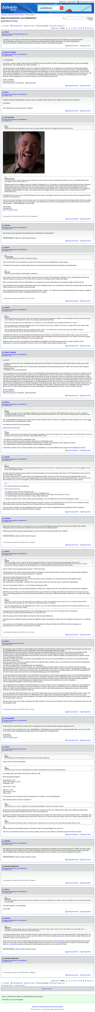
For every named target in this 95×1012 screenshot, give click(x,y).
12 (88, 28)
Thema (27, 14)
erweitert (91, 20)
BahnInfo (62, 1009)
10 (83, 28)
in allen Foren (61, 26)
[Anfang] (67, 28)
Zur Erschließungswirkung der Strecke (13, 643)
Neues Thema (31, 26)
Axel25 (7, 307)
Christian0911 (9, 117)
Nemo (7, 92)
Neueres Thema (8, 985)
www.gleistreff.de (8, 81)
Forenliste (6, 26)
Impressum (35, 1007)
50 (52, 26)
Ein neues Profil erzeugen (87, 1)
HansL (15, 21)
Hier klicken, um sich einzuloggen (12, 999)
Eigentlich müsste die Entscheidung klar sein (15, 34)
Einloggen (73, 1)
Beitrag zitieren (87, 45)
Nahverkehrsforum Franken (16, 14)
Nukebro (8, 225)
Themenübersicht (18, 26)
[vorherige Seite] (69, 28)
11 (85, 28)
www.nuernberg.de (13, 428)
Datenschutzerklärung (47, 1007)
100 (55, 26)
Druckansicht (48, 988)
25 (50, 26)
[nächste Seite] (93, 28)
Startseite (4, 14)
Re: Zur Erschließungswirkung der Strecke (14, 749)
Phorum (38, 1009)
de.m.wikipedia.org (22, 937)
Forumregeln (59, 1007)
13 (90, 28)
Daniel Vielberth (10, 52)
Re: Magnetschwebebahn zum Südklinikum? (14, 54)
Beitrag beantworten (73, 45)
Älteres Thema (20, 985)
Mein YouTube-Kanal (10, 210)
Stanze (7, 247)
